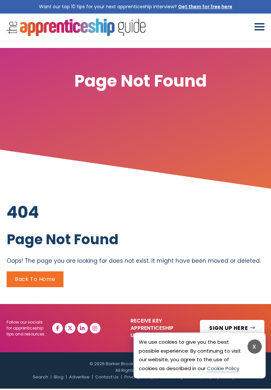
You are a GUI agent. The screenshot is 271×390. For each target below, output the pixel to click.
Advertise (79, 377)
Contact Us (107, 377)
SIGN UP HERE (229, 328)
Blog (58, 377)
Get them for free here (205, 6)
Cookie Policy (223, 368)
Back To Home (35, 279)
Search (40, 377)
